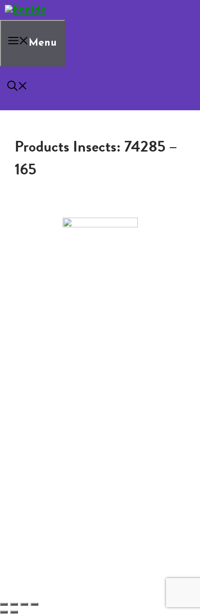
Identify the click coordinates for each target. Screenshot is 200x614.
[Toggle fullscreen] (14, 604)
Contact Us (43, 352)
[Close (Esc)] (34, 604)
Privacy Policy (47, 375)
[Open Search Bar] (17, 88)
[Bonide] (25, 10)
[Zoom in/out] (4, 604)
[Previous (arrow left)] (4, 612)
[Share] (24, 604)
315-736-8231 (100, 321)
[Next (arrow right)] (14, 612)
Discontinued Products (62, 367)
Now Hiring (63, 359)
